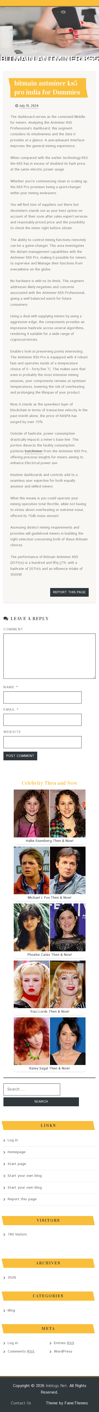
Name (10, 687)
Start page (17, 1164)
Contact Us (21, 1403)
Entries (64, 1343)
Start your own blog (25, 1175)
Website (12, 732)
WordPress (63, 1351)
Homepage (17, 1152)
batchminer (34, 451)
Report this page (69, 592)
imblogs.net (56, 1386)
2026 (12, 1277)
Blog (11, 1310)
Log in (13, 1140)
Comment (13, 629)
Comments (21, 1351)
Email (11, 709)
